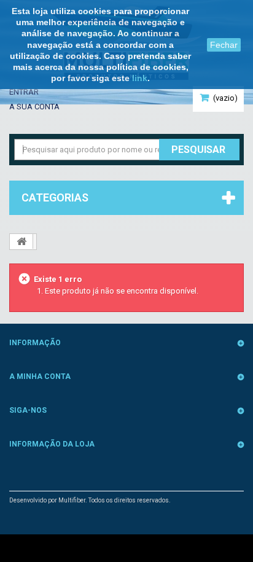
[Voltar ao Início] (21, 241)
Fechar (224, 45)
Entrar (24, 91)
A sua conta (34, 106)
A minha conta (40, 376)
